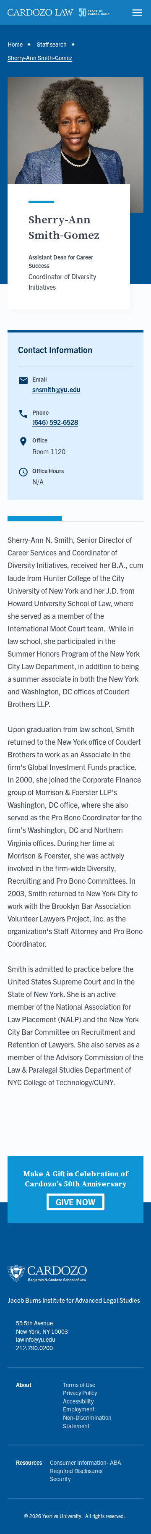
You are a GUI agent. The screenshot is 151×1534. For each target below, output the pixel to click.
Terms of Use (79, 1384)
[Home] (58, 12)
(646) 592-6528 (55, 422)
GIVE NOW (75, 1201)
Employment (79, 1409)
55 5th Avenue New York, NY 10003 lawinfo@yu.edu (42, 1331)
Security (60, 1478)
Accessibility (78, 1401)
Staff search (52, 44)
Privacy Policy (80, 1392)
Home (15, 44)
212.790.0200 (34, 1347)
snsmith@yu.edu (56, 389)
